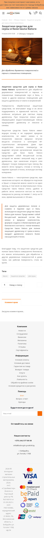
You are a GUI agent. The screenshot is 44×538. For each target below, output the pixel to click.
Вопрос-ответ (22, 399)
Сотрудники (22, 334)
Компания (22, 326)
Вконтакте (12, 429)
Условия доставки (22, 363)
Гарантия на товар (22, 366)
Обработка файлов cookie (22, 382)
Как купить (22, 376)
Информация (22, 355)
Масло (5, 276)
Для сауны (32, 276)
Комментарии (11, 302)
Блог (22, 395)
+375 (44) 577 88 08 (23, 440)
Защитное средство (18, 276)
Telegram (30, 429)
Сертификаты (22, 350)
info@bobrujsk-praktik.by (24, 445)
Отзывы (22, 347)
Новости (22, 330)
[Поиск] (40, 13)
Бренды (22, 402)
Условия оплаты (22, 360)
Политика (22, 343)
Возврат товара (22, 369)
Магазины (22, 340)
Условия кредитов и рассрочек (22, 386)
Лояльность (22, 379)
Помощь (22, 391)
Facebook (18, 429)
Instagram (24, 429)
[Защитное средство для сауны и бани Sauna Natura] (22, 51)
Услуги (22, 373)
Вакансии (22, 337)
